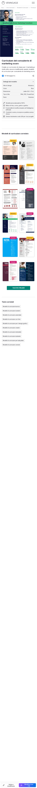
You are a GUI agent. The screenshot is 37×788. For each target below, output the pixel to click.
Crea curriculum (10, 7)
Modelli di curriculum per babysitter (13, 340)
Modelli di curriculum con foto (11, 319)
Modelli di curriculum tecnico (11, 306)
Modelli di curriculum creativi (11, 327)
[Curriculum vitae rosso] (10, 198)
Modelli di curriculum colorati (11, 344)
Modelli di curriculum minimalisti (12, 332)
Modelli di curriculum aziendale (12, 315)
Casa (2, 7)
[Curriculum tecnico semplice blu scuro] (26, 271)
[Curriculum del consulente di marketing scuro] (10, 223)
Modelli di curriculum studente (12, 336)
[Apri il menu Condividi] (33, 76)
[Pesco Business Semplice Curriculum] (10, 150)
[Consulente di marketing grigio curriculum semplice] (26, 198)
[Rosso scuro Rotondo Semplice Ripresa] (26, 247)
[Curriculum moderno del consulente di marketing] (26, 174)
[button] (9, 785)
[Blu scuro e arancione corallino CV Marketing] (10, 174)
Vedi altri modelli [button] (18, 288)
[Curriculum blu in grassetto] (10, 247)
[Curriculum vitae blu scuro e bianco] (26, 223)
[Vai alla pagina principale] (10, 2)
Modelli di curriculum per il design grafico (15, 323)
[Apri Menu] (33, 3)
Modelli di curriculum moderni (11, 310)
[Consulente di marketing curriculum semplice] (10, 271)
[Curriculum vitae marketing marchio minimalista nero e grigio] (26, 150)
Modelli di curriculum (22, 7)
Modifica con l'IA (28, 785)
